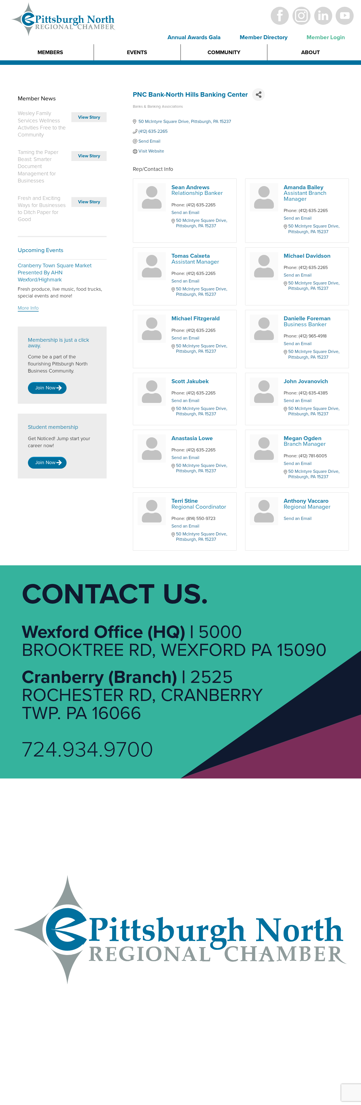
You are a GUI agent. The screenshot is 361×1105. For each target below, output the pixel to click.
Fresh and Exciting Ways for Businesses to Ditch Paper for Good (42, 209)
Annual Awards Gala (194, 37)
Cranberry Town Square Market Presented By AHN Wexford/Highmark (55, 272)
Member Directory (264, 37)
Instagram (301, 15)
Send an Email (185, 212)
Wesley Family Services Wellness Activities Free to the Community (42, 124)
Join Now (45, 388)
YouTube (344, 15)
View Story (89, 117)
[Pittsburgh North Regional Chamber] (63, 29)
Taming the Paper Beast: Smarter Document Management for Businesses (38, 166)
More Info (28, 308)
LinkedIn (323, 15)
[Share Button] (258, 94)
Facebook (280, 15)
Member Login (326, 37)
